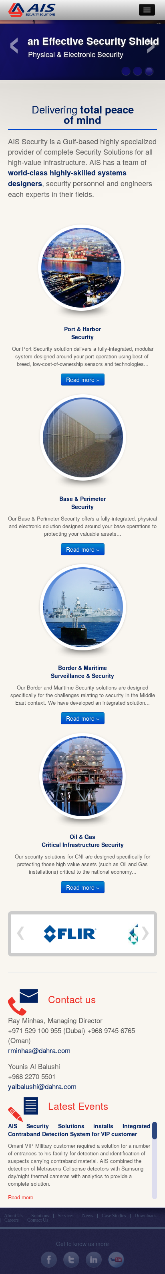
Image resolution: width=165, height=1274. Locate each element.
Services (66, 1215)
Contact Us (37, 1220)
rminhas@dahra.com (39, 1050)
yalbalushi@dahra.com (42, 1086)
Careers (11, 1220)
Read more (20, 1197)
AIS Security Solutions (32, 10)
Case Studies (114, 1215)
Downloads (146, 1215)
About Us (13, 1215)
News (87, 1215)
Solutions (40, 1215)
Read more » (82, 380)
